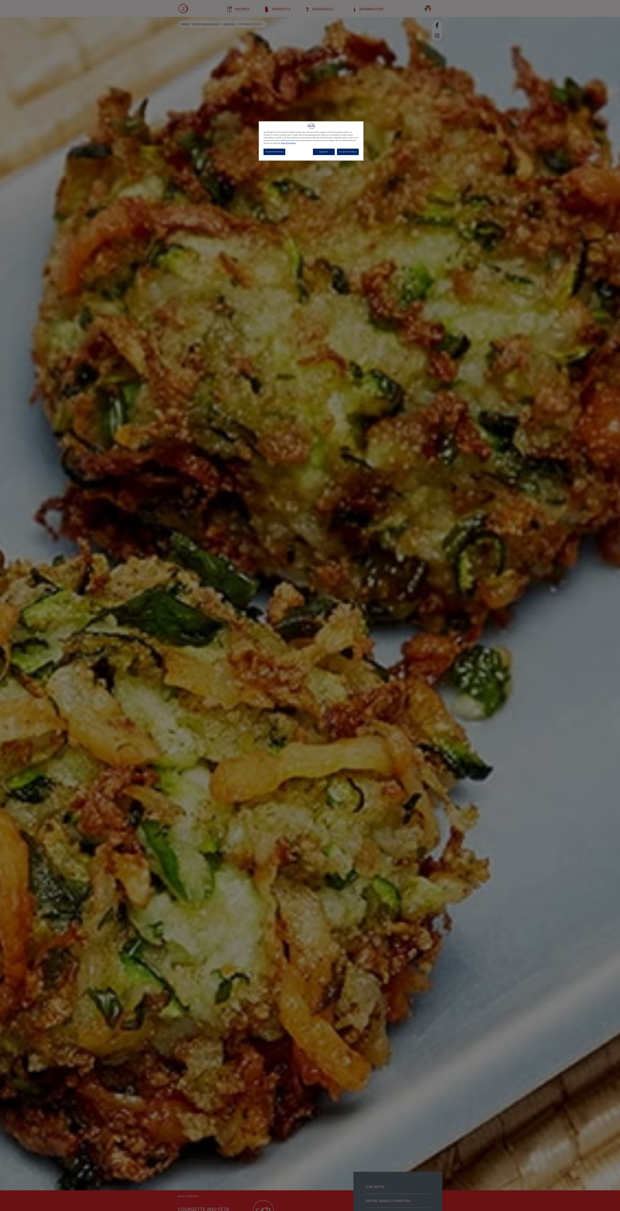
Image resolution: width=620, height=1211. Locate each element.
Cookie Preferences (274, 152)
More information (288, 143)
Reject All (323, 152)
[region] (311, 141)
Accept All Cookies (347, 152)
